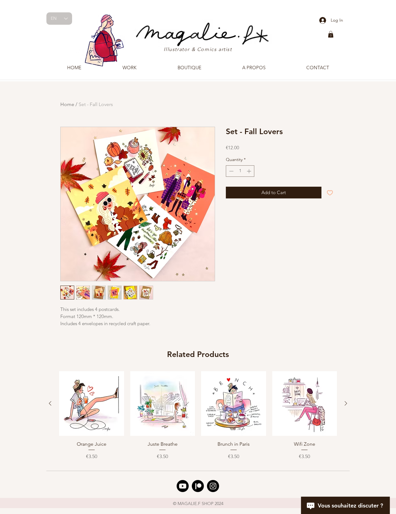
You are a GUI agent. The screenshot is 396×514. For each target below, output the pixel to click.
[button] (331, 34)
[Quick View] (91, 403)
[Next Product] (346, 403)
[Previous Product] (50, 403)
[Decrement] (231, 171)
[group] (198, 418)
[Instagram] (213, 486)
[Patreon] (198, 486)
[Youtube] (183, 486)
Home (67, 104)
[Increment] (249, 171)
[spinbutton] (240, 171)
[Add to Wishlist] (330, 193)
